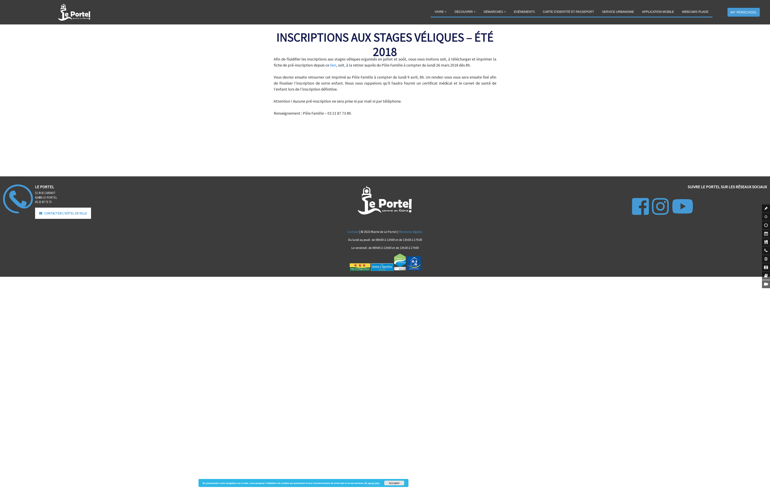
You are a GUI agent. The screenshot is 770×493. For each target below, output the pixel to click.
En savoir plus (372, 483)
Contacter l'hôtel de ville (65, 213)
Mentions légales (410, 232)
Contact (353, 232)
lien (333, 65)
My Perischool (743, 12)
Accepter (394, 483)
